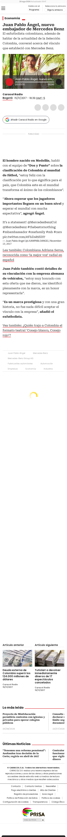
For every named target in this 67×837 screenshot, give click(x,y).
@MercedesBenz (15, 227)
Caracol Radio (16, 8)
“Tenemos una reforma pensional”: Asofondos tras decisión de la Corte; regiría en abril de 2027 (24, 753)
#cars (58, 232)
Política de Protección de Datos (22, 798)
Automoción (46, 363)
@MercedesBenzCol (42, 222)
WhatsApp (61, 107)
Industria (48, 368)
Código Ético (58, 802)
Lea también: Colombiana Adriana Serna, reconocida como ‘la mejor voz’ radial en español (33, 255)
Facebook (37, 107)
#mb (49, 232)
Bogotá (8, 98)
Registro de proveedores (26, 794)
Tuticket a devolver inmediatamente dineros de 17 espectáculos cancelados (48, 676)
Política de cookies (51, 798)
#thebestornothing (41, 227)
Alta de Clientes (48, 790)
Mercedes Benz (40, 353)
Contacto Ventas (33, 786)
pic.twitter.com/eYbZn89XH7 (24, 237)
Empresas (13, 368)
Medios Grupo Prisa (33, 820)
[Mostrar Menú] (3, 8)
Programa (34, 10)
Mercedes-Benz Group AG (20, 358)
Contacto (16, 786)
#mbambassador (15, 232)
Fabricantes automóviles (20, 363)
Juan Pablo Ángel (16, 353)
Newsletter (51, 786)
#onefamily (36, 232)
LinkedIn (53, 107)
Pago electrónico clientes (23, 790)
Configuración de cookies (16, 802)
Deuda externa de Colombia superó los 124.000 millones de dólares (16, 674)
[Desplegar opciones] (59, 82)
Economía (12, 18)
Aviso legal (47, 794)
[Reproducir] (9, 82)
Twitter (45, 107)
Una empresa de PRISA (33, 812)
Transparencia (40, 802)
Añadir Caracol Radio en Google (29, 119)
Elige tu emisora (55, 10)
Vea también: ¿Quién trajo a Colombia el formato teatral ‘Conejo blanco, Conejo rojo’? (32, 330)
